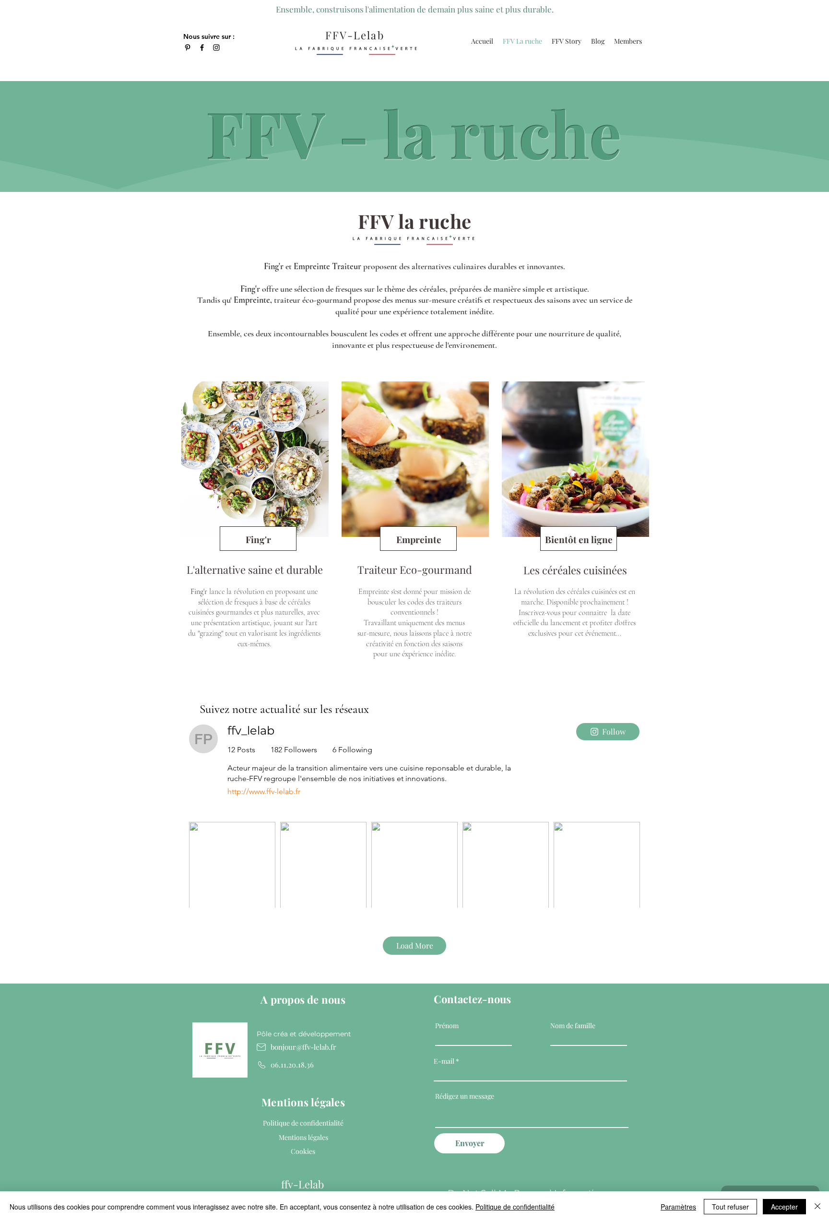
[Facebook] (202, 47)
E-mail (444, 1061)
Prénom (447, 1025)
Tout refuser (730, 1206)
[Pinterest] (187, 47)
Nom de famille (572, 1025)
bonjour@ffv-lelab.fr (303, 1047)
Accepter (784, 1206)
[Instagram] (216, 47)
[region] (254, 527)
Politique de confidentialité (515, 1206)
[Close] (817, 1206)
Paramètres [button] (678, 1206)
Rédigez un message (464, 1096)
